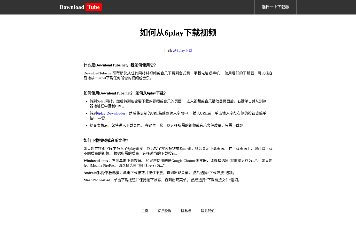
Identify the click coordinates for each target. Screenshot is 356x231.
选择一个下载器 (275, 7)
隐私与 (186, 211)
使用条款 (164, 211)
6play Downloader (111, 113)
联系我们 (208, 211)
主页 (144, 211)
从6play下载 (182, 50)
